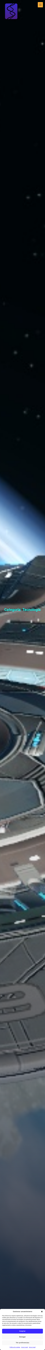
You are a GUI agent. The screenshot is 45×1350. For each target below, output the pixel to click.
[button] (42, 1311)
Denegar (22, 1337)
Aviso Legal (24, 1347)
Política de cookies (15, 1347)
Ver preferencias (22, 1343)
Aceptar (22, 1331)
